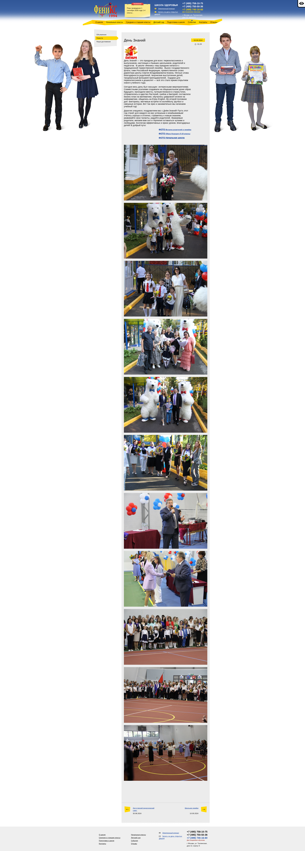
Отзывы (213, 22)
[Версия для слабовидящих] (301, 4)
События (192, 22)
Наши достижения (104, 42)
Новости (100, 38)
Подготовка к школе (176, 22)
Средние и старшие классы (138, 22)
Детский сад (158, 22)
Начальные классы (114, 22)
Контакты (203, 22)
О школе (99, 22)
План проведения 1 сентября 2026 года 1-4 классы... (136, 10)
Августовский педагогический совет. (143, 809)
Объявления (101, 35)
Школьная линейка (191, 808)
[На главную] (105, 10)
